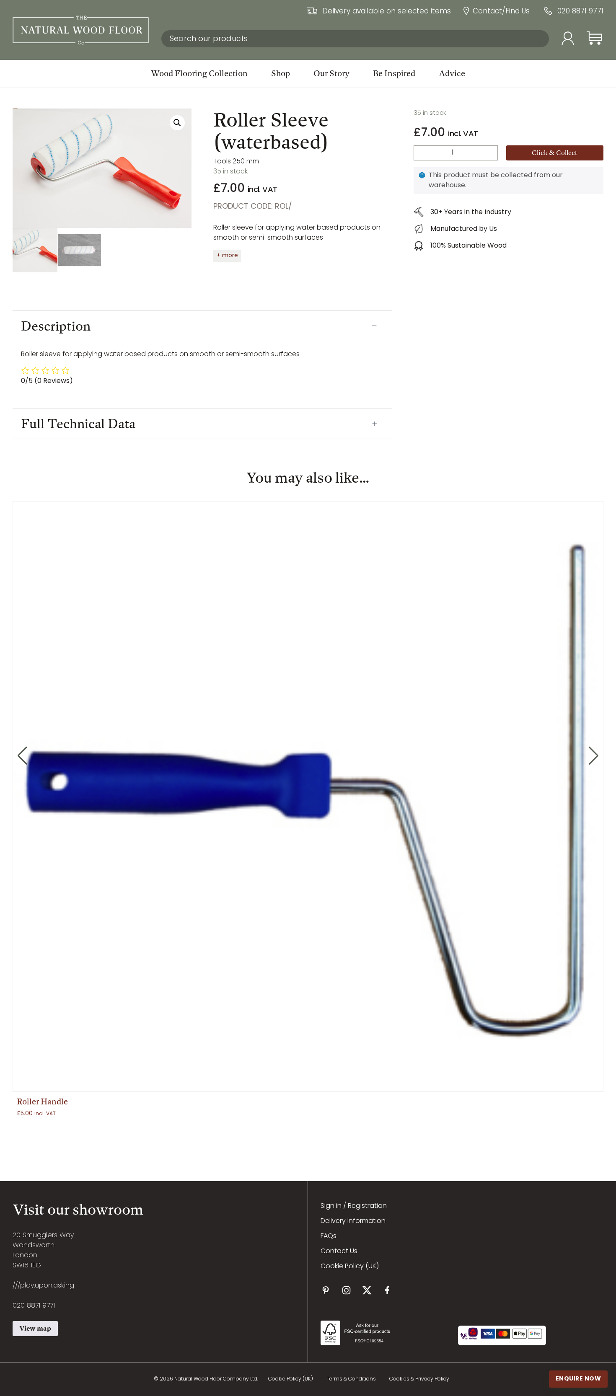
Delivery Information (353, 1221)
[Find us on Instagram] (346, 1290)
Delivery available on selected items (386, 12)
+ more (227, 256)
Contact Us (339, 1251)
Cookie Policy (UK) (350, 1266)
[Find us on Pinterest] (326, 1290)
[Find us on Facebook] (387, 1290)
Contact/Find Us (501, 12)
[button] (177, 122)
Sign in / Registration (354, 1206)
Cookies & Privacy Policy (419, 1379)
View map (35, 1328)
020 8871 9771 (580, 12)
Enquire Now (578, 1379)
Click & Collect (554, 153)
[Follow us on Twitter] (367, 1290)
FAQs (328, 1236)
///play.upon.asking (43, 1285)
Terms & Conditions (351, 1379)
